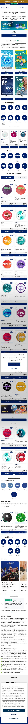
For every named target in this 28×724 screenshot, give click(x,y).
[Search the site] (15, 7)
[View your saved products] (19, 7)
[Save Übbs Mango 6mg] (16, 328)
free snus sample (16, 657)
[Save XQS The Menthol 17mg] (20, 130)
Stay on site (13, 368)
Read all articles (13, 590)
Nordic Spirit (18, 648)
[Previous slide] (2, 515)
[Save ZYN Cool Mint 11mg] (3, 305)
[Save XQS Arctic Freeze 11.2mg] (16, 423)
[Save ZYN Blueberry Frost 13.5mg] (16, 257)
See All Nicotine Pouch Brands (13, 172)
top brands (10, 501)
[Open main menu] (25, 7)
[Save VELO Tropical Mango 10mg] (3, 234)
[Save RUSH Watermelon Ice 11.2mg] (3, 209)
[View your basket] (22, 7)
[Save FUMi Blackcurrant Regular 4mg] (3, 184)
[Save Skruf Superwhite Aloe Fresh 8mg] (3, 130)
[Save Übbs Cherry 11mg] (16, 448)
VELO (13, 648)
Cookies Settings (13, 718)
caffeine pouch (13, 617)
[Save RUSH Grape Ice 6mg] (16, 280)
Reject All (13, 714)
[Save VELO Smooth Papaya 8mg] (3, 257)
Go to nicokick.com (13, 364)
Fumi (13, 649)
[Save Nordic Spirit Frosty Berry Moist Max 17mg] (3, 378)
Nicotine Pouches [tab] (7, 176)
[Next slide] (25, 515)
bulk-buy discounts (15, 669)
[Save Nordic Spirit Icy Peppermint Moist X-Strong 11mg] (3, 280)
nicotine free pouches (12, 44)
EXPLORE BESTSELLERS (13, 473)
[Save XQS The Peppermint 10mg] (16, 234)
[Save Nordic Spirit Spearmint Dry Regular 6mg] (16, 209)
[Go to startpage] (6, 7)
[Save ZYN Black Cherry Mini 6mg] (16, 305)
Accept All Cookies (13, 710)
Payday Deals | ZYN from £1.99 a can (13, 1)
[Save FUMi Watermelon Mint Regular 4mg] (16, 184)
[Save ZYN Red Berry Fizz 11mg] (3, 328)
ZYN (23, 648)
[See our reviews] (13, 4)
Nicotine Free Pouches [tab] (19, 176)
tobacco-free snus (17, 614)
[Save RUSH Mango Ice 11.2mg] (16, 378)
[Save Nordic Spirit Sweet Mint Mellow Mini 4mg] (14, 508)
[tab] (12, 38)
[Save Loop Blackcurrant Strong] (11, 130)
